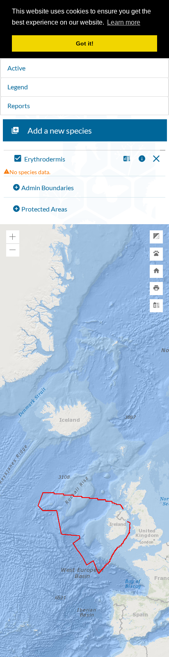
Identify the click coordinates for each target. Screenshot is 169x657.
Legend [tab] (17, 87)
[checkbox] (65, 159)
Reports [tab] (18, 105)
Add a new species (59, 130)
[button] (126, 159)
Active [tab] (16, 68)
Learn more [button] (123, 22)
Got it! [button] (85, 43)
